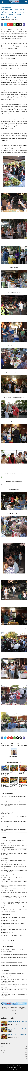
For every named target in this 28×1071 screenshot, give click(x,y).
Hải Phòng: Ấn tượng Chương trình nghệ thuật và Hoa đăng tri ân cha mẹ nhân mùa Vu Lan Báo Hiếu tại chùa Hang (14, 903)
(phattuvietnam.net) (6, 19)
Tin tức (10, 1024)
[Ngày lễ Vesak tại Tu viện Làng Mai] (14, 768)
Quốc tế (6, 4)
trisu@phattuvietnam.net (17, 1013)
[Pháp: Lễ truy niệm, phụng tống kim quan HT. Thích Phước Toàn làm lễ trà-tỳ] (23, 780)
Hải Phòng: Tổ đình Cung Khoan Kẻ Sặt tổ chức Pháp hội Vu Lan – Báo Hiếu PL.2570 (14, 854)
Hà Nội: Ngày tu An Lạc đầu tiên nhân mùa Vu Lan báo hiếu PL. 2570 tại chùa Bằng (13, 886)
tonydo (2, 804)
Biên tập (14, 1065)
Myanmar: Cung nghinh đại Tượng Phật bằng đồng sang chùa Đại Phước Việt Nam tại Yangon (5, 773)
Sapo (16, 1069)
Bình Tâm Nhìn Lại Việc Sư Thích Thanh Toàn (11, 935)
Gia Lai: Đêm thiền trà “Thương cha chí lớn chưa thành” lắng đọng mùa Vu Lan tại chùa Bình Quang (14, 871)
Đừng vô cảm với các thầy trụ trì (11, 826)
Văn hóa (2, 1059)
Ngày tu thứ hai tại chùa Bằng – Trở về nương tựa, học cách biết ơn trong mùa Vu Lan (14, 882)
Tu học (10, 1037)
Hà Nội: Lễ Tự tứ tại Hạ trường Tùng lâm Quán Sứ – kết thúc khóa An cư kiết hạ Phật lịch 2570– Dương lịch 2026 (14, 850)
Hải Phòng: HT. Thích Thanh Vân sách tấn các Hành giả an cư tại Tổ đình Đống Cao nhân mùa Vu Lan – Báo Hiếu (14, 893)
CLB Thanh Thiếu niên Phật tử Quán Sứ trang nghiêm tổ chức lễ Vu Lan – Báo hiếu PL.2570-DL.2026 (13, 889)
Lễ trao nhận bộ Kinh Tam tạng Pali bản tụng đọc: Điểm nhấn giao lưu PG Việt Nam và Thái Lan (5, 785)
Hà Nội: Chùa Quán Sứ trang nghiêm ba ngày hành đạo (11, 864)
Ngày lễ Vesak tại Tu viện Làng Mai (13, 772)
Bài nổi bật (3, 1050)
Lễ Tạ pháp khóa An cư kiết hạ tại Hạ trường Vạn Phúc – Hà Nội (13, 900)
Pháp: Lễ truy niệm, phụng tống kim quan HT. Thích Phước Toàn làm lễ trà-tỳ (23, 785)
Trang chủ (2, 4)
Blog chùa (3, 1048)
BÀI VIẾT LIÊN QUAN (11, 762)
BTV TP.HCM (3, 926)
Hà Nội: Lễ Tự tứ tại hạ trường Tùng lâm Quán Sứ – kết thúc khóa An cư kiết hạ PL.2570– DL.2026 (14, 846)
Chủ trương (9, 1065)
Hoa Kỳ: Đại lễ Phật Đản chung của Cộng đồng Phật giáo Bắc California (14, 785)
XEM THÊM (18, 762)
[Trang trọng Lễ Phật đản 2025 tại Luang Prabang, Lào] (23, 768)
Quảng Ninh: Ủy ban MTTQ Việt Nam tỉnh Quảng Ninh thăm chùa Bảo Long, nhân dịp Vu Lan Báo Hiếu (13, 867)
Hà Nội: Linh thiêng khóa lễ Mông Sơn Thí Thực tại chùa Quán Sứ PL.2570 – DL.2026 (14, 857)
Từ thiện (2, 1057)
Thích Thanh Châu (4, 816)
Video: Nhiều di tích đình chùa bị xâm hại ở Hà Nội (7, 744)
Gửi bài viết (19, 1065)
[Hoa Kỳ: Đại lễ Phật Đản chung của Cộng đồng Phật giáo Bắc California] (14, 780)
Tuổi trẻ (2, 1052)
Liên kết (19, 1067)
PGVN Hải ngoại (11, 4)
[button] (25, 1)
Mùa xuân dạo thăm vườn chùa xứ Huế (22, 744)
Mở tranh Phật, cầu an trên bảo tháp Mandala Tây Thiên (17, 954)
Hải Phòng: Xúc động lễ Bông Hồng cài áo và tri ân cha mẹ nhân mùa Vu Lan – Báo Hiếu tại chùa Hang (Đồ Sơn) (13, 897)
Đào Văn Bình (3, 932)
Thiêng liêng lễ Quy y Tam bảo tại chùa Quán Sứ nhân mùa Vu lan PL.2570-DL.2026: (14, 875)
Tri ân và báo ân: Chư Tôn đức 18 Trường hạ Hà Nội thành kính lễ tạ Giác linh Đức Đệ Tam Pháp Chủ (14, 910)
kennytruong (3, 808)
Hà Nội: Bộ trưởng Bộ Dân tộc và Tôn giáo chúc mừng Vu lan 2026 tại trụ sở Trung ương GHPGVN (14, 861)
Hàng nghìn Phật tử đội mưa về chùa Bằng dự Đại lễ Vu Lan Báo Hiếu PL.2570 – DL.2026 (13, 878)
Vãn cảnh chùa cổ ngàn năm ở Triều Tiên (15, 808)
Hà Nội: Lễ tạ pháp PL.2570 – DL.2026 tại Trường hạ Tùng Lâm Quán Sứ (13, 907)
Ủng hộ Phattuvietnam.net (12, 1067)
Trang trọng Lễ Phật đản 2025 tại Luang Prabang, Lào (22, 772)
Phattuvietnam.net (4, 920)
